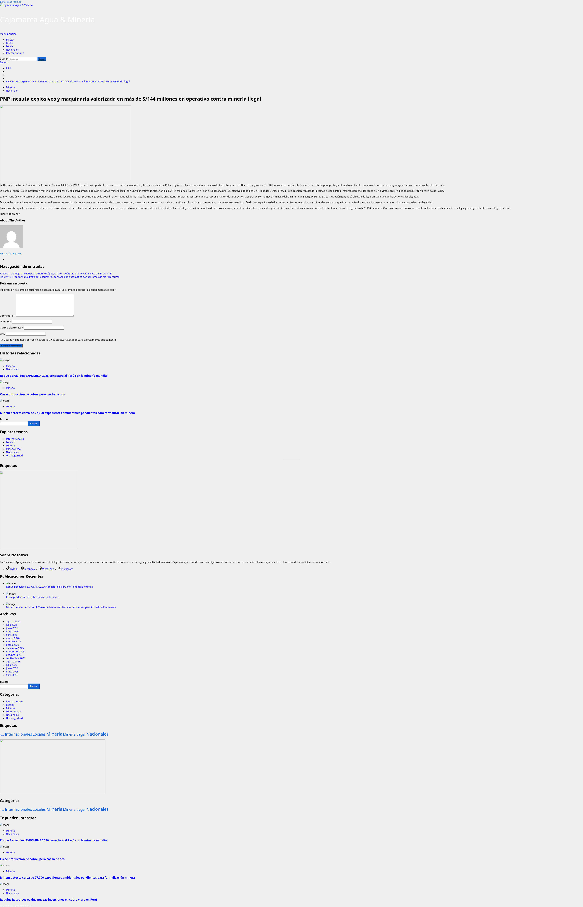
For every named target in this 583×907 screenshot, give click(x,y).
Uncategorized (14, 455)
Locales (10, 46)
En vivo (4, 62)
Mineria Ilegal (13, 449)
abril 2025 (11, 675)
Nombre (6, 321)
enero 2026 (12, 645)
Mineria (10, 87)
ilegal (2, 735)
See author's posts (10, 253)
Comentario (8, 315)
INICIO (10, 39)
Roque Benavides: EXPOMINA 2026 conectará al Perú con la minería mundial (54, 376)
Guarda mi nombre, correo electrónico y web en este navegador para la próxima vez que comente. (60, 339)
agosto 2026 (13, 621)
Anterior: (56, 273)
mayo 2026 (12, 631)
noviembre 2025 (15, 651)
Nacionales (12, 49)
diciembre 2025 (15, 648)
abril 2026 (11, 634)
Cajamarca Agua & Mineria (47, 19)
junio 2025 (12, 668)
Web (2, 333)
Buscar (4, 419)
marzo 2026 (13, 638)
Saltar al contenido (11, 1)
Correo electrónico (12, 327)
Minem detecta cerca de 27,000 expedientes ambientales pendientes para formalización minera (67, 413)
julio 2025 (11, 665)
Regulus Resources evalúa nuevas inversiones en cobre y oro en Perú (48, 899)
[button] (8, 34)
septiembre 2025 (15, 658)
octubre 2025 (13, 655)
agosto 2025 (13, 661)
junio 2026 (12, 628)
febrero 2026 (13, 641)
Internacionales (15, 53)
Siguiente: (59, 277)
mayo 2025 (12, 671)
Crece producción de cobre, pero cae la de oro (32, 394)
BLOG (9, 43)
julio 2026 (11, 624)
